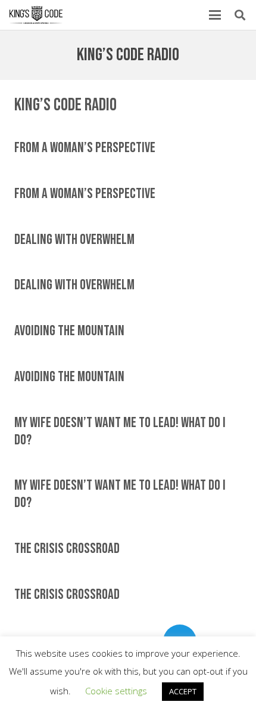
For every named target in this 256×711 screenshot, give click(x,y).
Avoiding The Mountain (69, 330)
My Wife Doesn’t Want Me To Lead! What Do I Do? (120, 431)
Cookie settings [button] (116, 691)
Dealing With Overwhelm (74, 239)
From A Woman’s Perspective (84, 147)
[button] (215, 15)
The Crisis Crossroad (67, 548)
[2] (36, 15)
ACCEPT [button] (182, 691)
